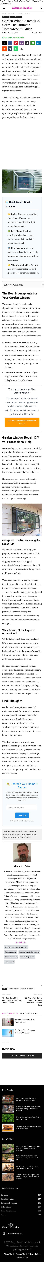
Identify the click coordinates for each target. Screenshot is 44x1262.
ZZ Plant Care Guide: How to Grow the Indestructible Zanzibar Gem (32, 1001)
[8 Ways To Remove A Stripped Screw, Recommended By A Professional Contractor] (8, 1109)
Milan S (6, 33)
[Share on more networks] (27, 43)
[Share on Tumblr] (10, 48)
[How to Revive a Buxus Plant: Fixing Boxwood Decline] (8, 1118)
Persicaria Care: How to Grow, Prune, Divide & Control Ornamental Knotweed (28, 1148)
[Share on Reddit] (4, 48)
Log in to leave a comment (22, 1056)
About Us (8, 1254)
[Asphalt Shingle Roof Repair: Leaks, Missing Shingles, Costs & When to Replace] (8, 1177)
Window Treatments (23, 13)
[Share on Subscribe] (21, 43)
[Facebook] (7, 974)
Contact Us (20, 1254)
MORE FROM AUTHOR (29, 1013)
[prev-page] (3, 1041)
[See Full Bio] (27, 942)
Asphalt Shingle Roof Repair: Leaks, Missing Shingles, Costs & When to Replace (28, 1177)
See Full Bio (21, 942)
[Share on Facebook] (10, 43)
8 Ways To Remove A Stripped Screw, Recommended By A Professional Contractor (28, 1109)
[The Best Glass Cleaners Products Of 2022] (8, 1033)
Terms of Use (22, 1258)
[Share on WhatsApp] (16, 48)
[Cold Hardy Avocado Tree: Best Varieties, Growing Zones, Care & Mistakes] (8, 1158)
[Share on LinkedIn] (38, 43)
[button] (41, 8)
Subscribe (22, 815)
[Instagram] (22, 974)
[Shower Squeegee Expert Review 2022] (8, 1022)
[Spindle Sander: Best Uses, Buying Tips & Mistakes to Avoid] (8, 1167)
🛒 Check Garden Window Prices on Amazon (22, 422)
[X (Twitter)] (14, 974)
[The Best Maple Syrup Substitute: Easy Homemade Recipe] (8, 1128)
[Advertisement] (22, 144)
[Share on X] (4, 43)
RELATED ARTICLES (10, 1013)
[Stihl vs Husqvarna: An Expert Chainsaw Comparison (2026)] (8, 1099)
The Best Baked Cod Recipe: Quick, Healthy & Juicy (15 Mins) (11, 1000)
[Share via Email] (32, 43)
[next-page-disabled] (7, 1041)
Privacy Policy (34, 1254)
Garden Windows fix (27, 988)
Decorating (11, 13)
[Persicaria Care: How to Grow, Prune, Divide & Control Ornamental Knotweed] (8, 1148)
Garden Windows (14, 988)
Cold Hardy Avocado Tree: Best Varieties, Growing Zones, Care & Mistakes (27, 1158)
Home (4, 13)
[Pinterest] (29, 974)
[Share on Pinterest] (16, 43)
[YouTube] (37, 974)
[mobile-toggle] (3, 8)
